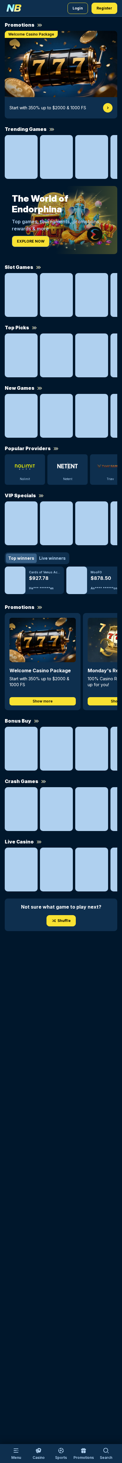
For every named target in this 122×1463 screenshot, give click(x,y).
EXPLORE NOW (30, 241)
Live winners (52, 558)
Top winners (21, 558)
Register (104, 8)
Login (78, 8)
